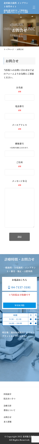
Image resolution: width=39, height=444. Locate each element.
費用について (9, 410)
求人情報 (7, 421)
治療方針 (7, 405)
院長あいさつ (9, 398)
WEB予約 (19, 305)
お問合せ (7, 417)
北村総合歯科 (28, 436)
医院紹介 (7, 394)
